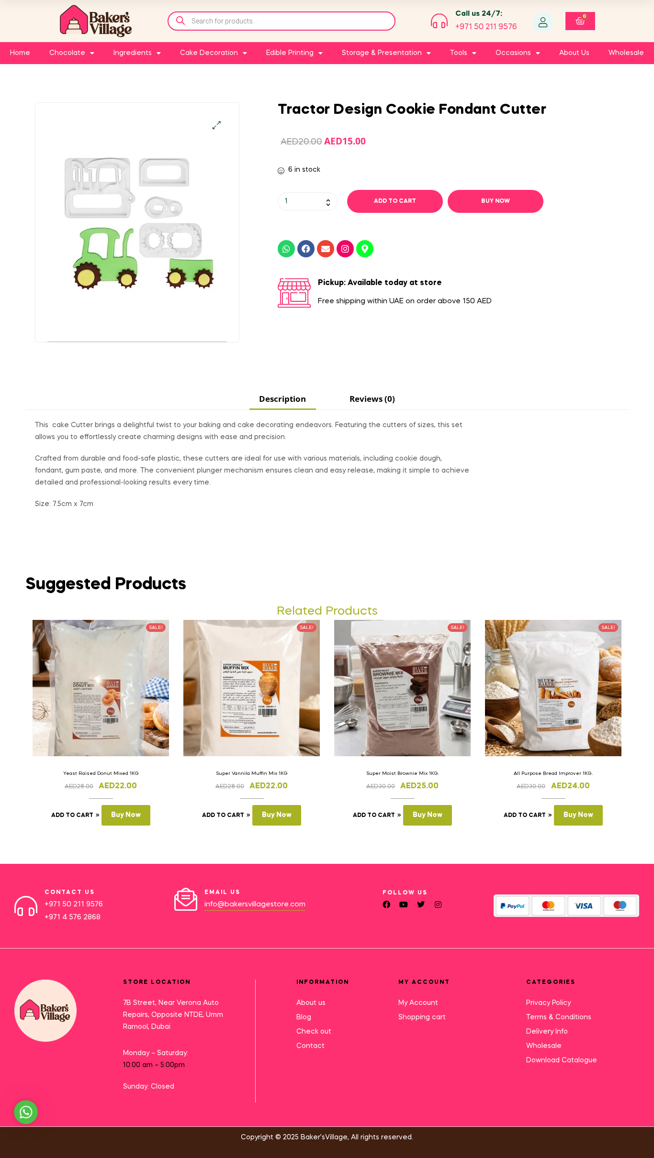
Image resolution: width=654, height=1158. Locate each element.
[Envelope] (325, 248)
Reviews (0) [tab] (372, 398)
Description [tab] (282, 398)
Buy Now (495, 201)
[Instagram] (345, 248)
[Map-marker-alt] (364, 248)
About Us (574, 53)
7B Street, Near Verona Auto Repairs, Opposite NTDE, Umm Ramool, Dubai (173, 1015)
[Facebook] (306, 248)
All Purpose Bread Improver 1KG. (553, 773)
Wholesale (626, 53)
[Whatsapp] (286, 248)
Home (20, 53)
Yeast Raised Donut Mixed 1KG (101, 773)
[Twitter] (421, 904)
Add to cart (395, 201)
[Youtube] (403, 904)
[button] (216, 125)
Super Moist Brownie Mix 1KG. (402, 773)
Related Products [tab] (327, 612)
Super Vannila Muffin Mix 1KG (252, 773)
